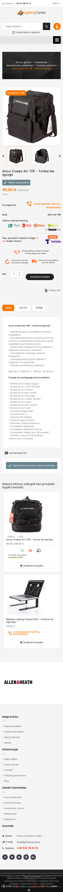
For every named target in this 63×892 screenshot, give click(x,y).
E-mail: (9, 842)
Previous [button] (3, 156)
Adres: (8, 835)
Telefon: (9, 848)
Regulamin (10, 819)
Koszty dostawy (12, 802)
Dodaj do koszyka (40, 276)
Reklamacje (10, 813)
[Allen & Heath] (18, 682)
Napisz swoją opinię (18, 182)
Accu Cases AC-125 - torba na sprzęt (29, 539)
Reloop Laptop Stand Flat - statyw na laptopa (29, 621)
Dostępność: (9, 205)
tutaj (59, 886)
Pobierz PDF (52, 290)
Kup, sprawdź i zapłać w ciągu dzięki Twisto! (20, 239)
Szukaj (46, 26)
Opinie (39, 308)
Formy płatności (13, 797)
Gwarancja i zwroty (14, 808)
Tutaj (28, 253)
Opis (8, 308)
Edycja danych (12, 737)
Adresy (7, 742)
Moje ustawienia (12, 726)
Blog (6, 781)
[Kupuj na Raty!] (14, 225)
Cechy (23, 308)
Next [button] (59, 156)
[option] (19, 156)
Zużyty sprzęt (11, 764)
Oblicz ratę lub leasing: (15, 220)
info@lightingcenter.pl (28, 842)
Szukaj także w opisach (27, 32)
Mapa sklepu (11, 759)
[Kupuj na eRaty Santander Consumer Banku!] (26, 225)
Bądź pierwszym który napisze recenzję (34, 465)
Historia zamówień (14, 731)
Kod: (4, 214)
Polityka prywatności (15, 775)
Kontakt (8, 770)
